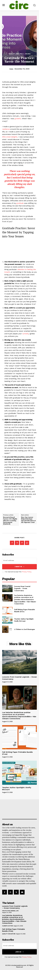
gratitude (20, 203)
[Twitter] (17, 543)
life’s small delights (9, 137)
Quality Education (8, 934)
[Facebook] (12, 543)
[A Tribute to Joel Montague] (7, 629)
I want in (18, 566)
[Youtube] (22, 892)
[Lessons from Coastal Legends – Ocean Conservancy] (7, 588)
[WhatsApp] (27, 543)
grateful (18, 119)
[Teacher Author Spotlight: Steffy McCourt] (7, 620)
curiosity (25, 334)
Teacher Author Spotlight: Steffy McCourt (24, 620)
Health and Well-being (20, 53)
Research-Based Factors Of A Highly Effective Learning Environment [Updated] (10, 520)
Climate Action (7, 926)
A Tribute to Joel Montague (24, 629)
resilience (6, 129)
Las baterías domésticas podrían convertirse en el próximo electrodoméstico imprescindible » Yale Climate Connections (25, 599)
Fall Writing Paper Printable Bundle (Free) (17, 753)
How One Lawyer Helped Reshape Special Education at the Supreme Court (28, 519)
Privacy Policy (26, 572)
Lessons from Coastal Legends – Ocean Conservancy (22, 588)
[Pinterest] (22, 543)
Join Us (18, 952)
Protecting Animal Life (10, 911)
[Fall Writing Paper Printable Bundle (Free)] (7, 610)
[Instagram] (10, 892)
